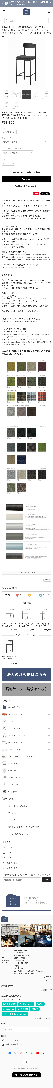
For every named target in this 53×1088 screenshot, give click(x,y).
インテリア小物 (14, 778)
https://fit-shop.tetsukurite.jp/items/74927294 (31, 255)
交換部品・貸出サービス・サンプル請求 (23, 827)
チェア (11, 721)
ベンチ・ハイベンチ (16, 742)
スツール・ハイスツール (17, 735)
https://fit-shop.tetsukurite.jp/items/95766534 (20, 321)
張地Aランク (6, 138)
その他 (11, 799)
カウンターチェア (15, 728)
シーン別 (11, 820)
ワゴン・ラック (14, 764)
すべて (7, 595)
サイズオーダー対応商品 (17, 806)
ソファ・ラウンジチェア (17, 714)
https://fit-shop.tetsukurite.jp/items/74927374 (31, 257)
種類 (3, 128)
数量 (3, 160)
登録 (46, 880)
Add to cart (26, 179)
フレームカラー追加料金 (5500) (13, 149)
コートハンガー (14, 785)
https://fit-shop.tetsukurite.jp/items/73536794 (31, 260)
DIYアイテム (13, 792)
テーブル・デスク (15, 750)
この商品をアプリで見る (26, 573)
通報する (47, 580)
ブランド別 (12, 813)
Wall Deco (12, 771)
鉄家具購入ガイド (15, 707)
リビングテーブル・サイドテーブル (22, 757)
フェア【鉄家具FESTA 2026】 (19, 834)
